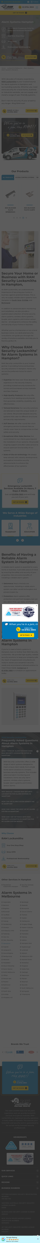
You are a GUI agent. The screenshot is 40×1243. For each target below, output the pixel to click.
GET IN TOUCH (26, 635)
